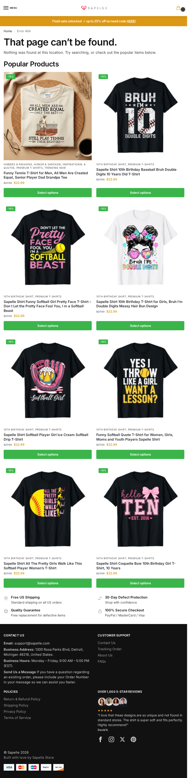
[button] (179, 8)
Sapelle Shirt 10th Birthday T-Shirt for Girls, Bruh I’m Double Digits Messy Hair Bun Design (139, 303)
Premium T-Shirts (30, 167)
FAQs (102, 661)
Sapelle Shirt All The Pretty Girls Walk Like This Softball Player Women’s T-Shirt (43, 565)
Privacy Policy (15, 712)
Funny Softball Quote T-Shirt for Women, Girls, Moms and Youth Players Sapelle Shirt (134, 437)
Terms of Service (17, 718)
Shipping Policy (16, 705)
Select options (47, 192)
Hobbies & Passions (18, 164)
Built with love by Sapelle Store (29, 757)
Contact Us (107, 643)
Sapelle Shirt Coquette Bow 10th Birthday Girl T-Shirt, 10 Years (136, 565)
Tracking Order (110, 649)
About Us (105, 655)
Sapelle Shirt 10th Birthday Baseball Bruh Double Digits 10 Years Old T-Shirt (136, 171)
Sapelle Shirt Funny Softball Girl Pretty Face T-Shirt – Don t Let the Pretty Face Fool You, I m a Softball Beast (47, 306)
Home (8, 31)
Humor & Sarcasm (47, 164)
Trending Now (55, 167)
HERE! (131, 21)
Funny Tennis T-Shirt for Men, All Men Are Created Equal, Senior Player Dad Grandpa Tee (46, 175)
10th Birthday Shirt (111, 164)
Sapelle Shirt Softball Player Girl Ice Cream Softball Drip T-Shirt (46, 437)
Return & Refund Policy (22, 699)
